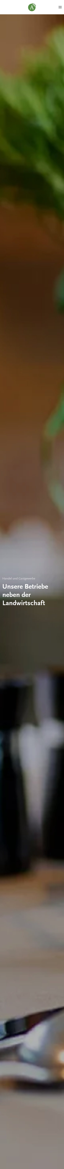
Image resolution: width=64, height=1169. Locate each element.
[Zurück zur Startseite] (32, 7)
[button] (60, 7)
